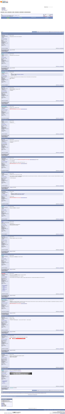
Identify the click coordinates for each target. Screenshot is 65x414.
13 (40, 390)
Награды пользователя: (4, 285)
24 (50, 390)
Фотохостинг (3, 9)
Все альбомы (20, 17)
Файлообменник (4, 8)
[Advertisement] (17, 21)
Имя (43, 14)
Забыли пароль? (45, 16)
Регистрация (51, 16)
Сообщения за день (33, 17)
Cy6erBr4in (11, 187)
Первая (38, 390)
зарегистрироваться (33, 159)
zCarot (64, 412)
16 (43, 390)
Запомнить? (51, 14)
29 (55, 390)
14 (41, 390)
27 (53, 390)
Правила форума (8, 17)
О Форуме (13, 15)
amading (11, 251)
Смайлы (2, 403)
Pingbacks (2, 405)
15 (42, 390)
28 (54, 390)
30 (56, 390)
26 (52, 390)
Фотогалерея (3, 7)
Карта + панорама (4, 10)
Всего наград (3, 290)
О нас (18, 15)
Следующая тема (35, 394)
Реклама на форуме (62, 413)
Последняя (61, 390)
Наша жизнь (16, 15)
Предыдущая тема (30, 394)
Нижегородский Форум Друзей (7, 15)
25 (51, 390)
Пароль (44, 15)
